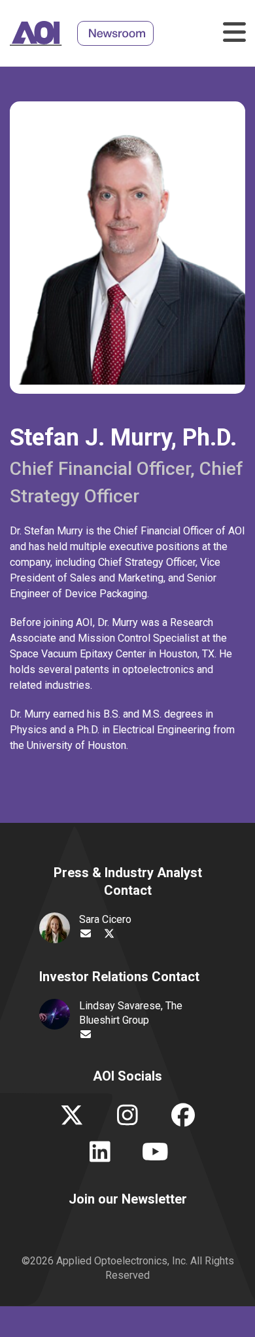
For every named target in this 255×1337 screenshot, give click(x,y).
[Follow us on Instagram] (128, 1120)
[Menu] (231, 33)
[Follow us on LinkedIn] (99, 1157)
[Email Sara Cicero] (85, 934)
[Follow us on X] (72, 1120)
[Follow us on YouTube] (155, 1157)
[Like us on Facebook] (183, 1120)
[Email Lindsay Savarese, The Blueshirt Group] (85, 1035)
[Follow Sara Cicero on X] (109, 934)
